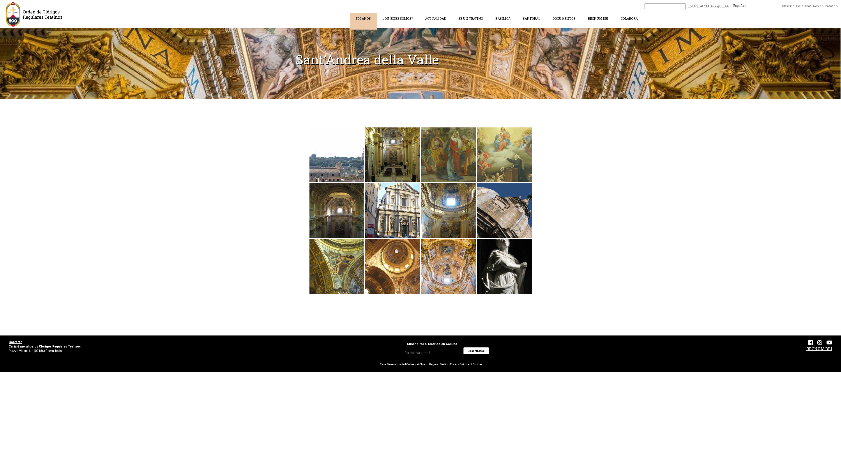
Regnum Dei (598, 18)
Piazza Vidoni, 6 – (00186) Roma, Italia (35, 351)
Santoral (531, 18)
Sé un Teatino (470, 18)
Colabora (629, 18)
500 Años (363, 18)
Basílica (503, 18)
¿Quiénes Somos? (398, 18)
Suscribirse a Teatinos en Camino (810, 6)
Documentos (564, 18)
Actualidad (435, 18)
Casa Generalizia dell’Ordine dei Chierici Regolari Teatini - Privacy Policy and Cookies (431, 364)
